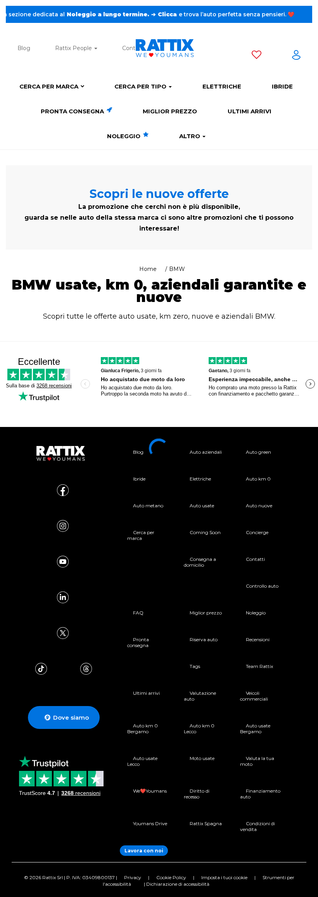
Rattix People (74, 48)
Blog (23, 48)
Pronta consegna (73, 111)
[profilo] (296, 56)
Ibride (282, 86)
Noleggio (124, 136)
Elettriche (221, 86)
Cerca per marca (48, 86)
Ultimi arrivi (249, 111)
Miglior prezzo (170, 111)
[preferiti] (256, 56)
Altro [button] (190, 136)
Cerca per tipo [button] (141, 86)
